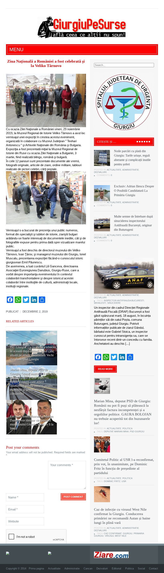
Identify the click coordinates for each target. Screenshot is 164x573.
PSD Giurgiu (137, 431)
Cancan (88, 568)
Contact (153, 568)
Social (141, 568)
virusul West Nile (115, 536)
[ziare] (52, 553)
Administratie (130, 170)
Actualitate (114, 170)
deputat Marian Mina (116, 431)
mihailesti (100, 303)
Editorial (116, 568)
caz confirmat (113, 533)
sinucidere (114, 303)
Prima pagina (36, 568)
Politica (127, 428)
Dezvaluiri (100, 172)
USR (124, 481)
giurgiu (127, 533)
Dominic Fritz (112, 481)
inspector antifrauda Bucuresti (124, 300)
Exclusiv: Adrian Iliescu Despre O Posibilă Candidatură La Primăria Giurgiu (134, 191)
